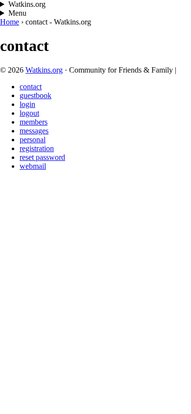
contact (31, 86)
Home (9, 22)
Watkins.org (44, 70)
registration (37, 148)
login (27, 104)
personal (33, 139)
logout (29, 113)
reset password (42, 157)
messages (34, 131)
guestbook (35, 95)
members (34, 122)
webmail (33, 166)
